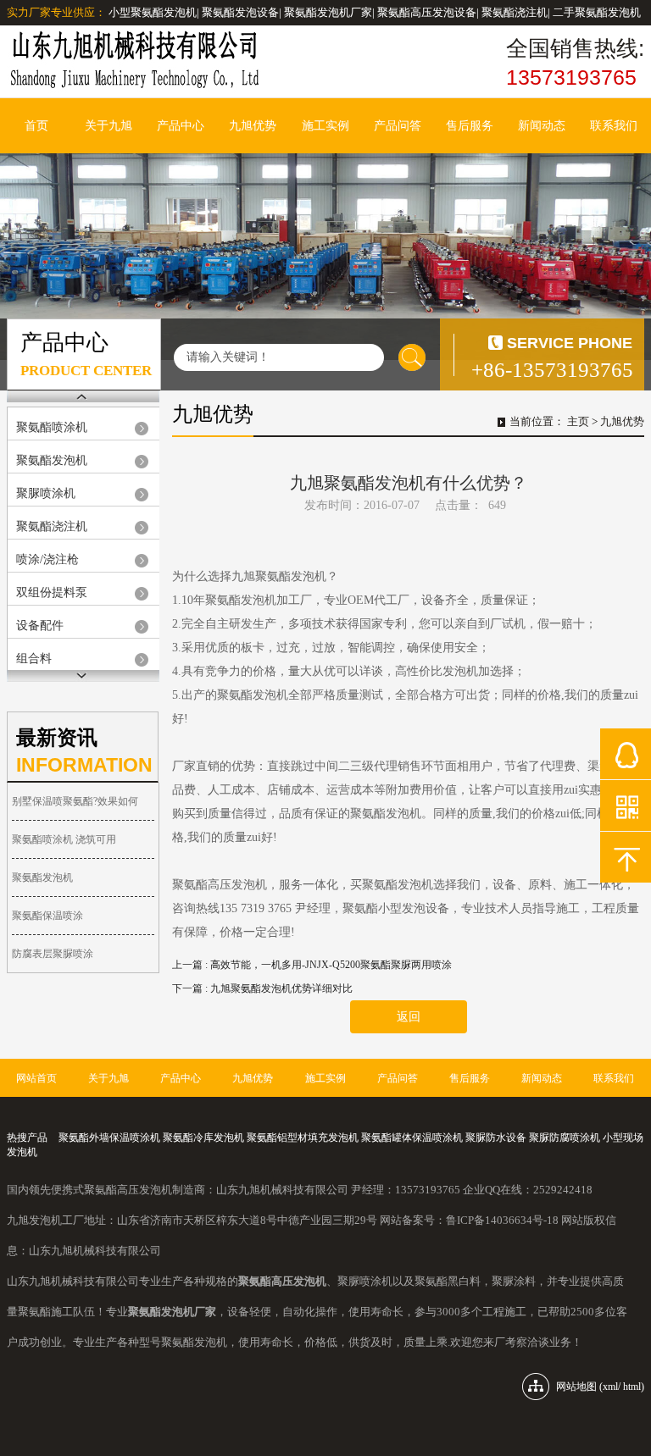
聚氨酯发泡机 (51, 460)
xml (610, 1386)
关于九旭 (108, 125)
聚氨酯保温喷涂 (47, 916)
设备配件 (40, 625)
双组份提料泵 (51, 592)
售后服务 (469, 125)
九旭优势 (252, 125)
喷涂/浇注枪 (47, 559)
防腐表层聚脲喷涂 (52, 954)
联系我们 (613, 125)
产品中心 (180, 125)
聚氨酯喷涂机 (51, 427)
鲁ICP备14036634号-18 (502, 1220)
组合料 (34, 658)
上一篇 (312, 965)
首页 (36, 125)
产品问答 (397, 125)
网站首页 (36, 1078)
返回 (408, 1016)
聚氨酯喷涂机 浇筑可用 (64, 839)
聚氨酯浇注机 (51, 526)
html (632, 1386)
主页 (578, 421)
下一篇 (262, 988)
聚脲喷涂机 (45, 493)
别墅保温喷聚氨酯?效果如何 (75, 801)
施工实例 (325, 125)
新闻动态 (541, 125)
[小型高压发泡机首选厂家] (134, 61)
